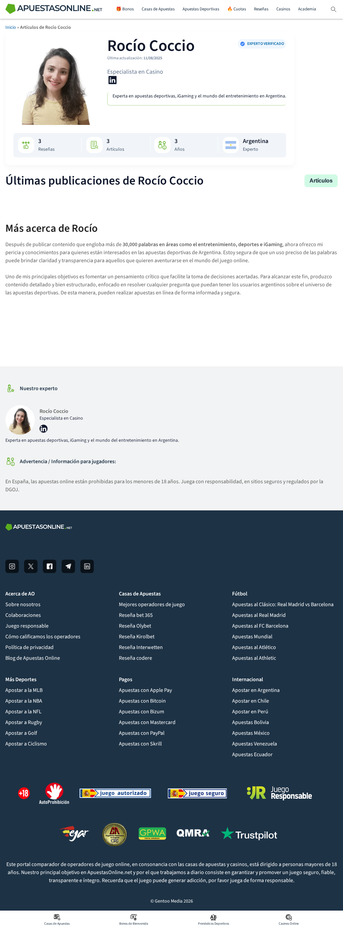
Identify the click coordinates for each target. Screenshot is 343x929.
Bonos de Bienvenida (133, 923)
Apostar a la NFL (23, 711)
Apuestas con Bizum (141, 711)
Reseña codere (135, 658)
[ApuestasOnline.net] (53, 9)
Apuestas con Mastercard (147, 722)
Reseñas (261, 9)
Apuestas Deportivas (201, 9)
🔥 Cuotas (236, 9)
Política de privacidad (29, 647)
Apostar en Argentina (256, 690)
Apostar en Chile (250, 701)
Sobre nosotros (23, 604)
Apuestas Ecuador (252, 754)
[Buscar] (334, 9)
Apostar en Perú (250, 711)
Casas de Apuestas (158, 9)
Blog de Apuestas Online (32, 658)
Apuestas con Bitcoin (142, 701)
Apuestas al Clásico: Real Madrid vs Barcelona (283, 604)
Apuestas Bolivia (250, 722)
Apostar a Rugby (23, 722)
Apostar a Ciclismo (26, 743)
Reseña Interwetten (141, 647)
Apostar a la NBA (23, 701)
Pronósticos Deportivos (213, 923)
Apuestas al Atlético (254, 647)
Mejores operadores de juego (152, 604)
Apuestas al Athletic (254, 658)
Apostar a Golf (21, 733)
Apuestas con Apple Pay (145, 690)
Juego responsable (27, 626)
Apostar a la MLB (24, 690)
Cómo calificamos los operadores (42, 636)
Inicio (10, 27)
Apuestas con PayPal (141, 733)
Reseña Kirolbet (136, 636)
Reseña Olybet (135, 626)
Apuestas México (251, 733)
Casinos (283, 9)
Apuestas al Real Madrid (259, 615)
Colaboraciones (23, 615)
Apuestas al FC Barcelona (260, 626)
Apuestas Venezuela (254, 743)
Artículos (321, 181)
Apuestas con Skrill (140, 743)
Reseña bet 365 (136, 615)
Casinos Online (289, 923)
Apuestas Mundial (252, 636)
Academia (307, 9)
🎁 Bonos (125, 9)
